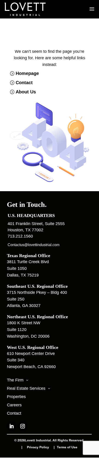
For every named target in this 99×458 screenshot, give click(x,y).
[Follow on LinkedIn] (11, 426)
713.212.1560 (20, 236)
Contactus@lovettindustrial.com (33, 245)
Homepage (27, 73)
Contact (24, 82)
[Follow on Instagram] (22, 426)
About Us (26, 91)
